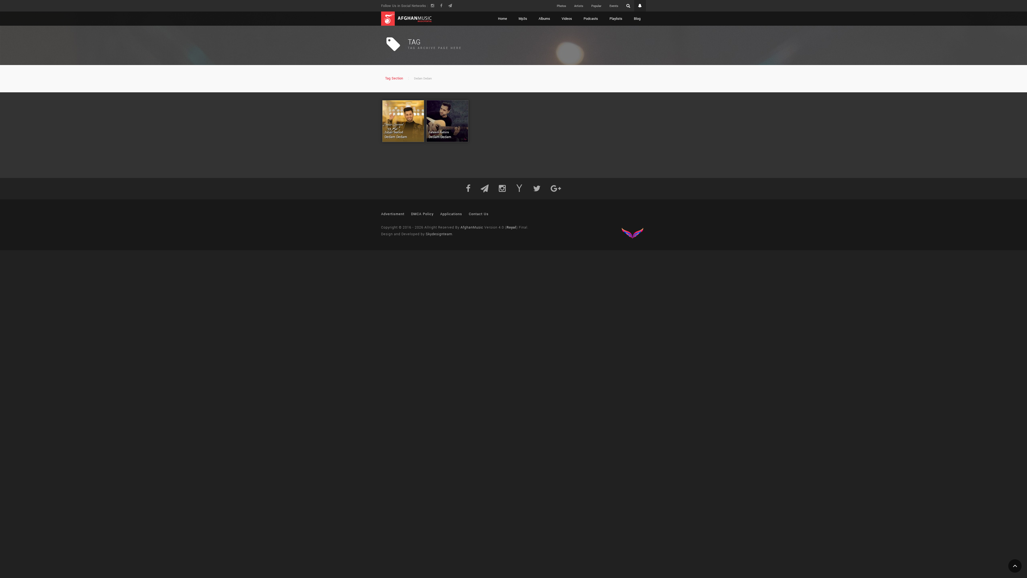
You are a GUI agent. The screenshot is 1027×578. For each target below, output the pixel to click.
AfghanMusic (472, 227)
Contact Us (479, 214)
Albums (544, 18)
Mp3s (523, 18)
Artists (578, 6)
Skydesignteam (439, 234)
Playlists (616, 18)
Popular (596, 6)
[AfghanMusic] (406, 19)
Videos (567, 18)
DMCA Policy (422, 214)
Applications (451, 214)
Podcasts (591, 18)
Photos (561, 6)
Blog (637, 18)
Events (614, 6)
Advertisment (392, 214)
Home (502, 18)
